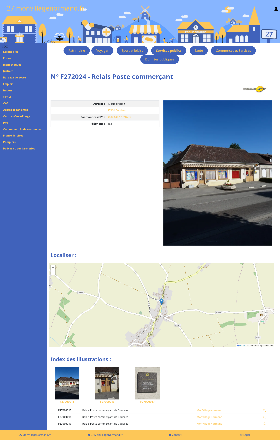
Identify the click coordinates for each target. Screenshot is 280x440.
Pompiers (9, 142)
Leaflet (242, 345)
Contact (176, 435)
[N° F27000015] (217, 173)
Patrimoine (76, 50)
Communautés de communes (22, 129)
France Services (13, 135)
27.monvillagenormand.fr (46, 8)
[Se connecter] (276, 8)
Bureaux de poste (14, 77)
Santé (198, 50)
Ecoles (7, 58)
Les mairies (10, 52)
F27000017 (147, 402)
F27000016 (107, 402)
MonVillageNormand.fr (36, 435)
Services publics (168, 50)
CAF (5, 103)
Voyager (102, 50)
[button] (161, 301)
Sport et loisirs (132, 50)
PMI (5, 123)
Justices (8, 71)
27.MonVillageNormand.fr (106, 435)
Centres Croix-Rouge (16, 116)
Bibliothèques (12, 64)
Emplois (8, 84)
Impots (7, 90)
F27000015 (67, 402)
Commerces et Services (233, 50)
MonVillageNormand (209, 410)
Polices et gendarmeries (19, 148)
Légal (246, 435)
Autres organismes (15, 110)
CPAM (7, 97)
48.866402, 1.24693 (119, 117)
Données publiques (159, 59)
